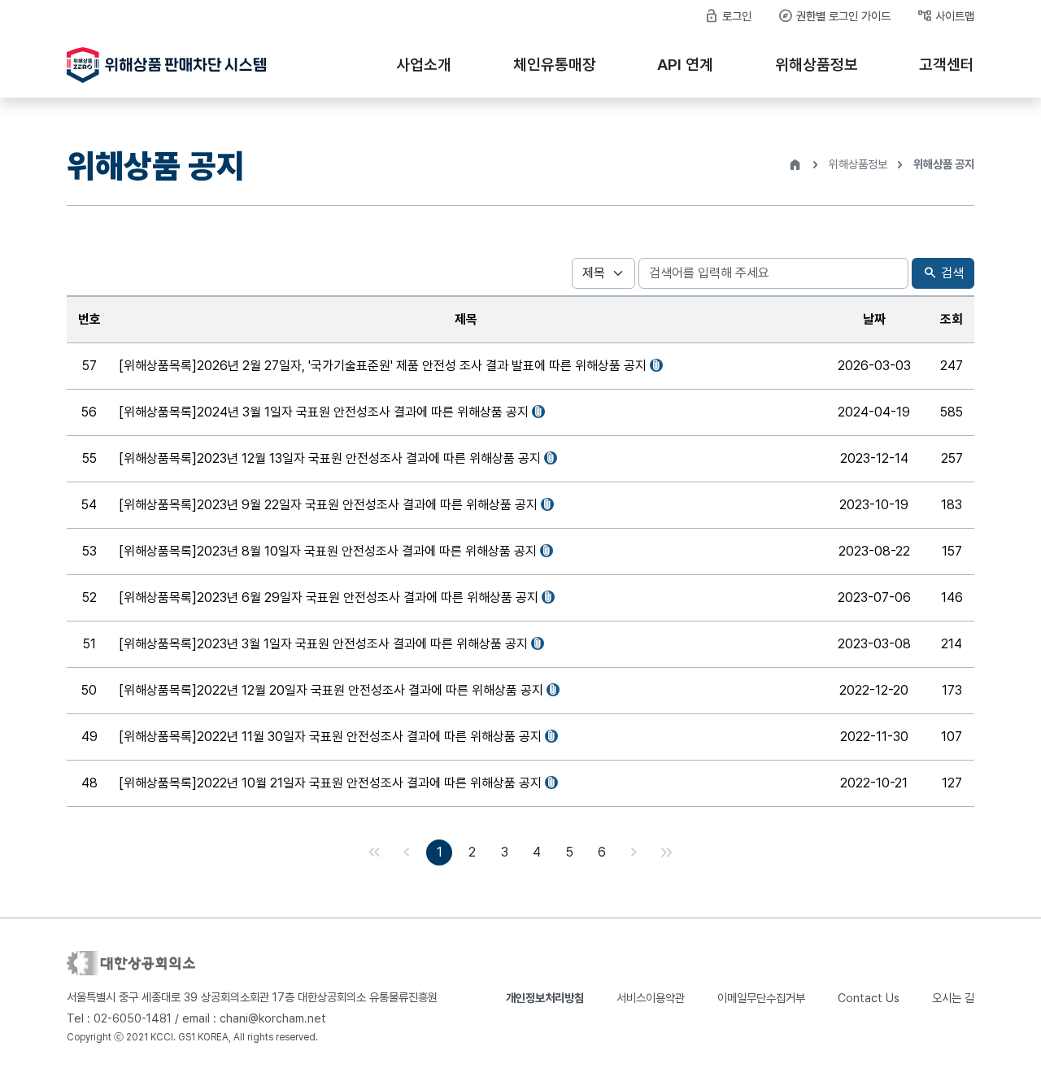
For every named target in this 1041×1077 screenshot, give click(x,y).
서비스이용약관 (650, 998)
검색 (943, 273)
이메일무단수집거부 (761, 998)
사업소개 (423, 64)
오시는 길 (953, 998)
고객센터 (946, 64)
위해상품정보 (816, 64)
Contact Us (868, 998)
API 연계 (685, 64)
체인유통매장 (554, 64)
